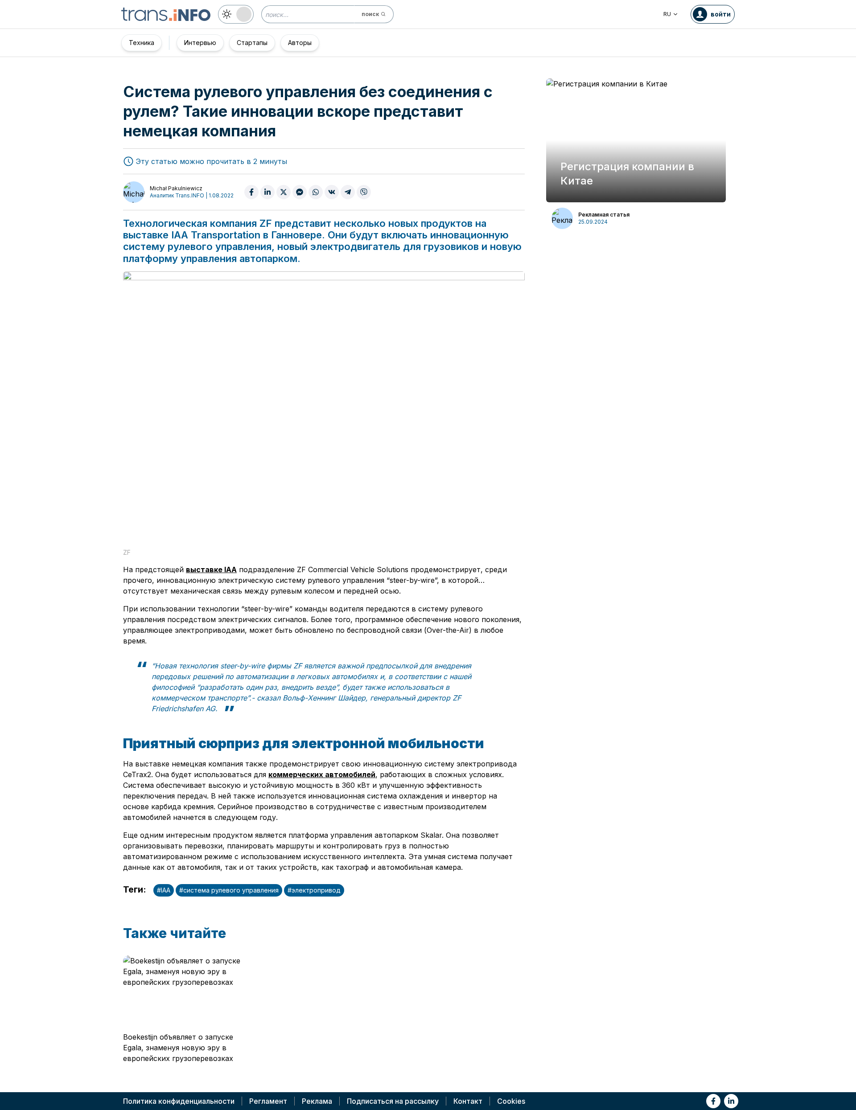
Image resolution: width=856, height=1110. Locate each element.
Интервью (200, 42)
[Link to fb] (713, 1101)
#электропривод (314, 890)
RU (667, 14)
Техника (141, 42)
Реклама (317, 1101)
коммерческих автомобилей (321, 774)
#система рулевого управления (229, 890)
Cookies (511, 1101)
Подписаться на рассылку (393, 1101)
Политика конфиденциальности (179, 1101)
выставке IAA (211, 569)
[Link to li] (731, 1101)
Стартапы (252, 42)
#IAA (163, 890)
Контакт (467, 1101)
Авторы (300, 42)
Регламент (268, 1101)
